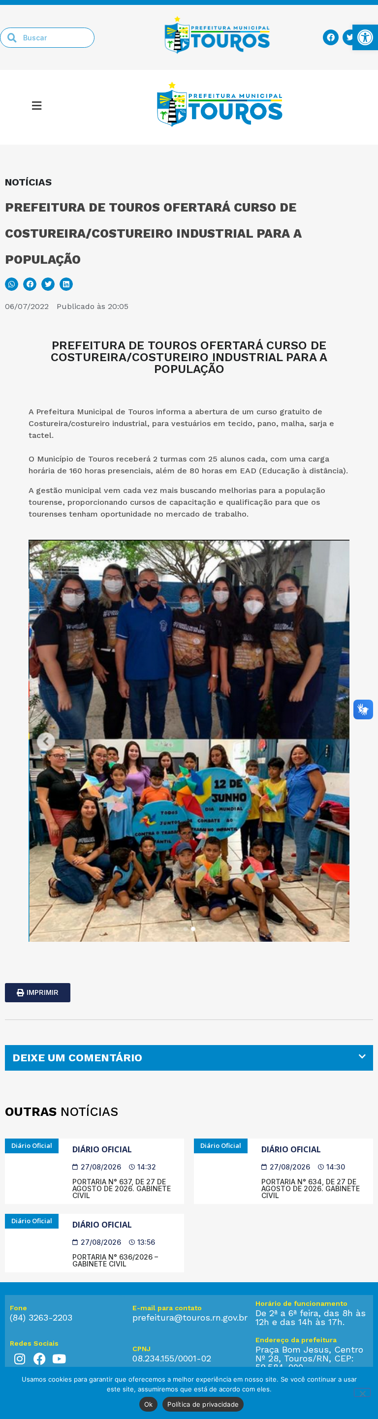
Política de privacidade (203, 1404)
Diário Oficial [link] (102, 1149)
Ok (148, 1404)
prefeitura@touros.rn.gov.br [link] (190, 1317)
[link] (365, 37)
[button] (37, 107)
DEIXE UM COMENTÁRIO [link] (77, 1057)
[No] (362, 1392)
